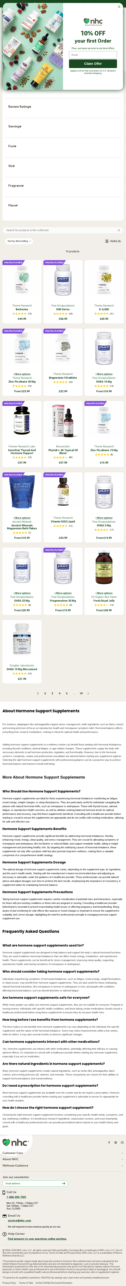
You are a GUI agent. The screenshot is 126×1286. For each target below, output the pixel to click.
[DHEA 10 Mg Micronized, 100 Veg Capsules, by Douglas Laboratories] (22, 639)
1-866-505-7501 (16, 1197)
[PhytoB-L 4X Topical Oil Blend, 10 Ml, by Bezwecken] (63, 420)
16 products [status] (72, 251)
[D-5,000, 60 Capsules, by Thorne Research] (104, 279)
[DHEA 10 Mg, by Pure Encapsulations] (104, 348)
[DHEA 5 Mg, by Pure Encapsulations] (104, 492)
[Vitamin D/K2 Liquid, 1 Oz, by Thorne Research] (63, 492)
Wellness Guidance (15, 1166)
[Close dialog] (119, 6)
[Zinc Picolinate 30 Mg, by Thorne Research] (22, 348)
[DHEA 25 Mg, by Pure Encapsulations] (22, 567)
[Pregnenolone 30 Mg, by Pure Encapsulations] (63, 567)
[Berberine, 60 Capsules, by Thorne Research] (22, 279)
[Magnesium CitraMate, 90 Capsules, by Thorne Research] (63, 348)
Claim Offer (93, 63)
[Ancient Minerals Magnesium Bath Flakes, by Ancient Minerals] (22, 492)
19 (81, 693)
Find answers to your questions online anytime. (37, 1238)
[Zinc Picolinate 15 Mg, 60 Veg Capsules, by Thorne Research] (104, 420)
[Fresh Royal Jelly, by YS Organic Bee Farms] (104, 567)
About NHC (10, 1159)
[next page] (88, 693)
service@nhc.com (19, 1220)
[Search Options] (120, 230)
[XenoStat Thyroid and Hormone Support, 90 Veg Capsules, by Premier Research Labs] (22, 420)
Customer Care (12, 1153)
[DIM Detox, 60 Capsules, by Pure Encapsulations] (63, 279)
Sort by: (18, 241)
